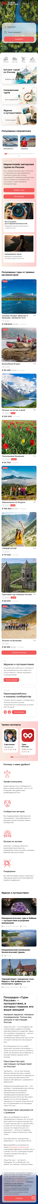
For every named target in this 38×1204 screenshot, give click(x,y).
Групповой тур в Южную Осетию (17, 595)
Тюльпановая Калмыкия (13, 456)
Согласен (19, 1198)
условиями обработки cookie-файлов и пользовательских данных (18, 1183)
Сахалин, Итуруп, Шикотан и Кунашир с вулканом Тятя (15, 317)
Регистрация (19, 196)
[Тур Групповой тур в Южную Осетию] (19, 575)
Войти (24, 4)
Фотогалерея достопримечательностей (16, 223)
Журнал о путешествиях (13, 111)
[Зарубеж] (28, 141)
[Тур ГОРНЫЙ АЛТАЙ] (19, 529)
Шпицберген (8, 148)
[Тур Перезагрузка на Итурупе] (19, 483)
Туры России (25, 745)
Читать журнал (11, 680)
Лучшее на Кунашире (12, 641)
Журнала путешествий (19, 1147)
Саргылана (9, 744)
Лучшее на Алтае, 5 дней (13, 410)
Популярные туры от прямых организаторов (18, 273)
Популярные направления (16, 131)
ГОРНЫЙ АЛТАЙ (9, 549)
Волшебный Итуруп (11, 364)
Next (36, 59)
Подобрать (19, 39)
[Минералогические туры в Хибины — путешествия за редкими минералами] (19, 906)
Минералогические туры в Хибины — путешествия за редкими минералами (19, 920)
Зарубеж (24, 148)
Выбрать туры (19, 190)
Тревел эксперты (11, 724)
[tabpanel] (10, 141)
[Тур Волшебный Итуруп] (19, 345)
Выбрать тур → (10, 79)
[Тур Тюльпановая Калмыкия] (19, 437)
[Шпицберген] (10, 141)
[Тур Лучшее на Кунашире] (19, 621)
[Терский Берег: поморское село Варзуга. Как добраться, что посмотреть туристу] (19, 967)
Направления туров (11, 91)
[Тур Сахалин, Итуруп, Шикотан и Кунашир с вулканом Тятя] (19, 296)
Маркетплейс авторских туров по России (19, 166)
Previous (2, 59)
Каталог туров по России (12, 70)
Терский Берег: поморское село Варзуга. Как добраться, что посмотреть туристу (18, 981)
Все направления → (12, 100)
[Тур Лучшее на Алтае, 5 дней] (19, 391)
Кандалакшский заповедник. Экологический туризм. (16, 951)
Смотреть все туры (19, 652)
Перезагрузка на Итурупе (13, 502)
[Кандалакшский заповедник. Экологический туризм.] (19, 938)
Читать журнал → (11, 120)
